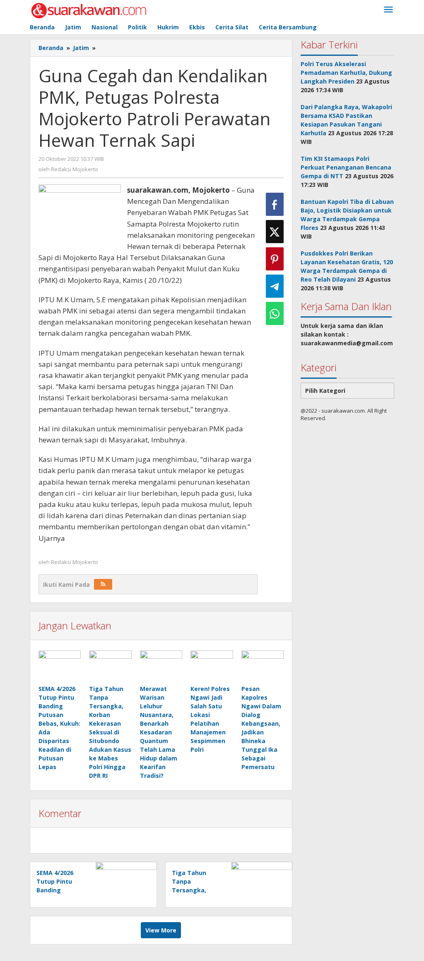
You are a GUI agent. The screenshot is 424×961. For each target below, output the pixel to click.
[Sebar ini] (275, 204)
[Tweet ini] (275, 231)
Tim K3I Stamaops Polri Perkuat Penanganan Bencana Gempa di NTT (346, 167)
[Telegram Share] (275, 286)
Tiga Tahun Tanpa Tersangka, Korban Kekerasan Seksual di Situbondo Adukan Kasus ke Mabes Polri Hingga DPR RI (110, 732)
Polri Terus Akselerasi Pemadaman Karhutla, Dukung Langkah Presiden (346, 72)
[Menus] (388, 10)
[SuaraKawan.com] (89, 10)
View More (160, 930)
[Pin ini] (275, 258)
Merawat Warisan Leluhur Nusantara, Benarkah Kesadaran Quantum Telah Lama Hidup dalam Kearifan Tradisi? (158, 732)
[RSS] (103, 584)
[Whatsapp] (275, 313)
